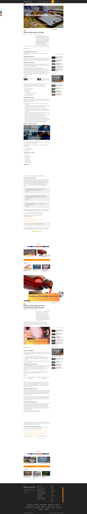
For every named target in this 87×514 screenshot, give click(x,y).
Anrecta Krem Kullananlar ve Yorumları (31, 221)
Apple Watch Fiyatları (43, 504)
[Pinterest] (25, 492)
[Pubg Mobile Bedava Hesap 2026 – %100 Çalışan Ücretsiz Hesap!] (53, 58)
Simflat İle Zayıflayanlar (39, 495)
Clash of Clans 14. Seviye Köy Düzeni (41, 493)
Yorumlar (61, 54)
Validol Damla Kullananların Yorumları (41, 497)
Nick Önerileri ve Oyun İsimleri (39, 507)
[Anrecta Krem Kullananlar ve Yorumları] (53, 89)
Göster (30, 48)
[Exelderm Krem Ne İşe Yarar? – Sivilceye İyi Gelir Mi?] (37, 267)
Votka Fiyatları (46, 509)
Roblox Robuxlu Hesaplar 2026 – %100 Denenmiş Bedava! (59, 61)
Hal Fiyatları (38, 506)
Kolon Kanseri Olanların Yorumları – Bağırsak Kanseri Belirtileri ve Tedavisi (45, 270)
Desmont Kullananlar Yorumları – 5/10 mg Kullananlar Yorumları (58, 91)
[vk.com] (27, 492)
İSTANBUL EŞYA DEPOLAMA (29, 3)
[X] (24, 492)
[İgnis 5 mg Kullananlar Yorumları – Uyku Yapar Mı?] (53, 95)
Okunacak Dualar (56, 1)
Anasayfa (25, 29)
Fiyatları (47, 1)
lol (60, 506)
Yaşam (27, 29)
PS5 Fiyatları (53, 507)
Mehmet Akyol (25, 34)
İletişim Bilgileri (61, 3)
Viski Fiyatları (40, 509)
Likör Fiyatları (56, 506)
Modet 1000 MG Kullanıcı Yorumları (41, 499)
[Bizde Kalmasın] (28, 1)
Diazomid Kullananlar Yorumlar (29, 218)
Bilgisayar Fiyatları (51, 504)
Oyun (51, 494)
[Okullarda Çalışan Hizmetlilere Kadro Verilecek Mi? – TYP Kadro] (53, 64)
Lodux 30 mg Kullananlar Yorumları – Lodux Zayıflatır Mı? (33, 219)
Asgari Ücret (39, 1)
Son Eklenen (57, 54)
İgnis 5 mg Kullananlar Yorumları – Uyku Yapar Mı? (59, 94)
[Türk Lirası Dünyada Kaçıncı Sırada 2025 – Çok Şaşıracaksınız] (39, 79)
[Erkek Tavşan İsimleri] (25, 79)
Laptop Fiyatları (50, 506)
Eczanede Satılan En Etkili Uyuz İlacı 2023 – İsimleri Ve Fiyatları (27, 270)
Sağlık (52, 1)
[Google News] (38, 244)
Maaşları (50, 1)
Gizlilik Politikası (57, 3)
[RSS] (28, 492)
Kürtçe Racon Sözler (39, 496)
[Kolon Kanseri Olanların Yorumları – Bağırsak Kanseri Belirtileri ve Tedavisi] (46, 267)
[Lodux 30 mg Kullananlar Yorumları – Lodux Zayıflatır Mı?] (53, 86)
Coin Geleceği (43, 1)
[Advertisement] (29, 40)
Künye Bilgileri (53, 3)
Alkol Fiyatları (36, 504)
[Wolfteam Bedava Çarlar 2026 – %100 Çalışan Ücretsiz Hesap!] (53, 70)
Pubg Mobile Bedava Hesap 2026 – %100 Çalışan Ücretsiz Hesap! (59, 58)
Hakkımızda (50, 3)
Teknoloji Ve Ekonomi (53, 495)
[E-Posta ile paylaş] (1, 15)
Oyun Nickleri (47, 507)
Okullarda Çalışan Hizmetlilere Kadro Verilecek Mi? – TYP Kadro (59, 64)
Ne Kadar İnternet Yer (28, 507)
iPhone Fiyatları (43, 506)
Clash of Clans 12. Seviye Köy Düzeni (41, 498)
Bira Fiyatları (58, 504)
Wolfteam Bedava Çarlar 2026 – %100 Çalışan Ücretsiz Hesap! (59, 70)
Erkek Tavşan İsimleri (30, 78)
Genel (51, 497)
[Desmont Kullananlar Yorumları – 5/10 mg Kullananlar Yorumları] (53, 91)
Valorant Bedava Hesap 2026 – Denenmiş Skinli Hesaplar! (59, 67)
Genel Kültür (52, 491)
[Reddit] (1, 14)
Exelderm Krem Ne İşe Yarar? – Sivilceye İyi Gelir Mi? (36, 270)
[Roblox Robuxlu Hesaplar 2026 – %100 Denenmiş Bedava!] (53, 61)
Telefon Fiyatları (59, 507)
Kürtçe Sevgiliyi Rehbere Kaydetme (41, 494)
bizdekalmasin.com (32, 223)
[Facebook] (1, 11)
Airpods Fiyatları (30, 504)
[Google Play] (26, 492)
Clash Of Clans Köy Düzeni (30, 506)
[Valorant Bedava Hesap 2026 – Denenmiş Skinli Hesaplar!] (53, 67)
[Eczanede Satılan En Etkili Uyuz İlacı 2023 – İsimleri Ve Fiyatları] (28, 267)
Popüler (53, 54)
